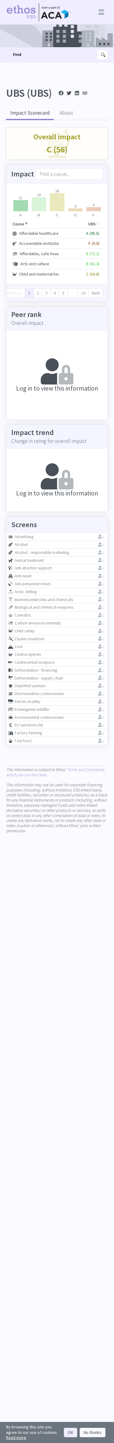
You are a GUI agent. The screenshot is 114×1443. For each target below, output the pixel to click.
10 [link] (83, 293)
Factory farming (28, 732)
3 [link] (46, 293)
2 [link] (38, 293)
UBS (92, 224)
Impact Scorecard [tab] (30, 113)
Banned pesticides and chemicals (44, 599)
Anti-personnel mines (33, 583)
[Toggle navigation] (100, 12)
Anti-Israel (23, 576)
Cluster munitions (29, 639)
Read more (16, 1437)
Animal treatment (29, 560)
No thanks (93, 1432)
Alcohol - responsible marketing (42, 552)
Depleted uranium (30, 685)
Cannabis (23, 615)
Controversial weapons (34, 662)
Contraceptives (28, 654)
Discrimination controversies (39, 693)
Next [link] (96, 293)
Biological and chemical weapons (44, 607)
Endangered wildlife (32, 709)
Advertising (24, 536)
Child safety (25, 631)
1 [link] (29, 293)
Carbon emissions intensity (38, 623)
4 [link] (55, 293)
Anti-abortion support (33, 568)
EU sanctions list (29, 725)
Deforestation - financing (36, 670)
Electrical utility (27, 701)
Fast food (23, 740)
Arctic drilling (26, 591)
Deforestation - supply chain (39, 678)
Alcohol (21, 544)
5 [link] (63, 293)
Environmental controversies (39, 717)
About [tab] (66, 113)
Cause (18, 224)
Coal (18, 646)
